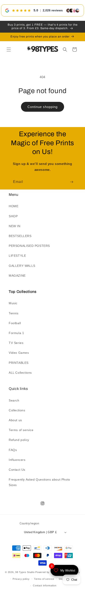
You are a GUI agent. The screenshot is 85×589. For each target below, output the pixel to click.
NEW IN (14, 226)
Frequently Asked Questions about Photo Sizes (39, 482)
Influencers (17, 460)
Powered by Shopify (47, 572)
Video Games (19, 352)
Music (13, 303)
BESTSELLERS (20, 236)
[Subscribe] (71, 182)
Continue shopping (42, 107)
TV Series (16, 343)
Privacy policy (21, 579)
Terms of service (21, 430)
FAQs (13, 450)
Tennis (14, 313)
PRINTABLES (19, 362)
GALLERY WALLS (22, 265)
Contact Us (17, 469)
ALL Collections (20, 372)
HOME (13, 206)
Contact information (44, 585)
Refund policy (19, 440)
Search (14, 400)
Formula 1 (16, 333)
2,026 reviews (53, 10)
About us (15, 420)
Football (15, 323)
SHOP (13, 216)
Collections (17, 410)
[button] (9, 49)
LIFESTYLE (17, 255)
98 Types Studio (25, 572)
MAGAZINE (17, 275)
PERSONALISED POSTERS (29, 246)
